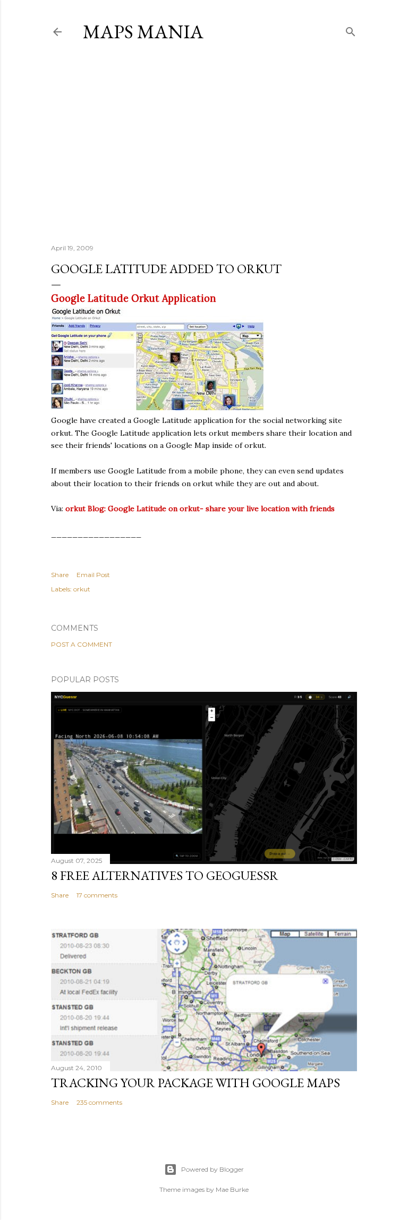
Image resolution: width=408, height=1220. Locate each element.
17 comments (96, 895)
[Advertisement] (204, 143)
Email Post (93, 575)
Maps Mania (143, 31)
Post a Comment (81, 644)
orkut (81, 589)
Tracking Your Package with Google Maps (195, 1082)
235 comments (99, 1102)
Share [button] (60, 575)
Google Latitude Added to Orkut (166, 268)
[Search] (350, 29)
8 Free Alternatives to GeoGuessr (164, 875)
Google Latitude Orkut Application (133, 298)
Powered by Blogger (212, 1169)
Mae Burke (232, 1189)
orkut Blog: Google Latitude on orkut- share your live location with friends (200, 508)
